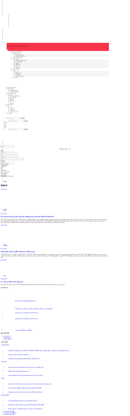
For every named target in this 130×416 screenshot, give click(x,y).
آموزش (5, 209)
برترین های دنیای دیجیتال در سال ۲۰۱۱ (12, 281)
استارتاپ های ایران (5, 344)
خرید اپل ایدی (7, 337)
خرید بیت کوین (7, 335)
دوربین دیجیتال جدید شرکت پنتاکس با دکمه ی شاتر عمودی (18, 251)
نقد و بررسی (3, 361)
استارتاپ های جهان (5, 394)
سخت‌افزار (6, 245)
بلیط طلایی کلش (8, 338)
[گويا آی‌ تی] (18, 89)
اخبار (5, 210)
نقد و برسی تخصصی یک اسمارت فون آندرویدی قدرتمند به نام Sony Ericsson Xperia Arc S (27, 216)
